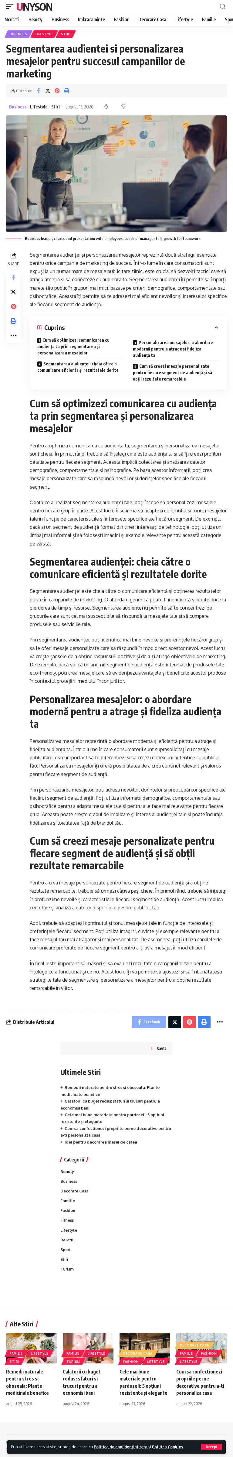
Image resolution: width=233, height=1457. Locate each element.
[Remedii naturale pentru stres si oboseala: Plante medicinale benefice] (31, 1348)
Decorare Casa (74, 1191)
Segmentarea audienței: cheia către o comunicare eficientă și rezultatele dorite (78, 367)
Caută (162, 1048)
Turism (67, 1269)
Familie (67, 1200)
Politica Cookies (167, 1446)
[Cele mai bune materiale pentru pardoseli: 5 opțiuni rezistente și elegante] (145, 1348)
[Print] (66, 91)
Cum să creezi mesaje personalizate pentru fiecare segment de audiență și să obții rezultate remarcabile (172, 372)
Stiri (66, 34)
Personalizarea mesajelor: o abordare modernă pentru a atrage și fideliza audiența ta (173, 349)
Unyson (34, 6)
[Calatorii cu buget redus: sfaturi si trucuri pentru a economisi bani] (88, 1348)
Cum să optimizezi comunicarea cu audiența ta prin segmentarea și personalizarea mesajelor (73, 346)
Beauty (67, 1171)
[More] (13, 335)
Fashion (67, 1210)
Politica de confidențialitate (120, 1446)
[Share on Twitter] (47, 91)
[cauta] (222, 6)
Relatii (66, 1239)
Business (18, 34)
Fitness (67, 1220)
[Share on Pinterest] (57, 91)
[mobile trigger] (11, 6)
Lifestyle (44, 34)
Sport (65, 1249)
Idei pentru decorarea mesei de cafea (101, 1142)
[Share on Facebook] (38, 91)
